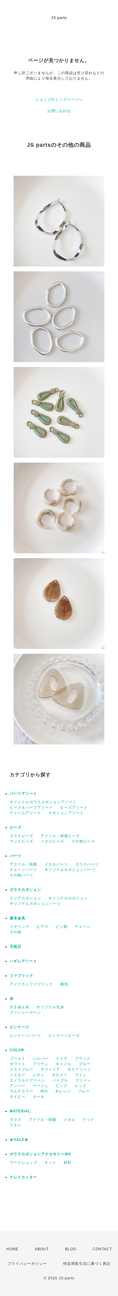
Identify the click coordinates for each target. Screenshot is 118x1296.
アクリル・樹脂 (23, 864)
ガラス (15, 1120)
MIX (44, 1091)
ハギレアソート (23, 961)
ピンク (61, 1086)
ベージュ (40, 1086)
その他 (15, 932)
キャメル (63, 1064)
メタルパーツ (56, 864)
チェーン (82, 927)
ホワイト (17, 1064)
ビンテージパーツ (25, 1035)
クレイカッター (23, 1177)
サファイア (50, 1069)
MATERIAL (20, 1111)
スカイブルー (21, 1069)
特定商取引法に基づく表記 (86, 1264)
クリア (61, 1058)
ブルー (84, 1064)
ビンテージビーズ (64, 1035)
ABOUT (42, 1249)
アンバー (17, 1086)
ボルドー (59, 1075)
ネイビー (17, 1097)
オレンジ (63, 1091)
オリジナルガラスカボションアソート (43, 802)
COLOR (17, 1050)
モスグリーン (79, 1069)
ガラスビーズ (21, 836)
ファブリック (21, 976)
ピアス (42, 927)
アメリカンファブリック (31, 984)
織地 (64, 984)
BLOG (70, 1249)
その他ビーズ (83, 841)
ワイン (81, 1075)
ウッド (88, 1120)
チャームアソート (25, 813)
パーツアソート (23, 793)
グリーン (83, 1080)
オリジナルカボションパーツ (70, 870)
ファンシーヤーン (25, 1012)
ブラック (82, 1058)
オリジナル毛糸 (50, 1007)
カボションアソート (66, 813)
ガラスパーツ (87, 864)
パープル (60, 1080)
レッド (81, 1086)
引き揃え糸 (19, 1007)
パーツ (15, 856)
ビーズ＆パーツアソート (31, 807)
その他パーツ (21, 875)
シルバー (40, 1058)
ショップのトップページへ (59, 99)
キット (50, 1162)
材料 (67, 1162)
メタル (69, 1120)
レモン (38, 1075)
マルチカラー (21, 1091)
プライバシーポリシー (27, 1264)
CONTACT (102, 1249)
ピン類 (61, 927)
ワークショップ (23, 1162)
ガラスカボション (25, 890)
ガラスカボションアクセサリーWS (40, 1154)
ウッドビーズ (21, 841)
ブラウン (40, 1064)
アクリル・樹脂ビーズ (60, 836)
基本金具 (17, 918)
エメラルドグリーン (27, 1080)
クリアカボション (25, 898)
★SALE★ (19, 1139)
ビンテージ (19, 1027)
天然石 (15, 946)
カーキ (38, 1097)
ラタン (15, 1125)
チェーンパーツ (23, 870)
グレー (84, 1091)
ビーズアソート (74, 807)
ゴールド (17, 1058)
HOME (12, 1249)
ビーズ (15, 827)
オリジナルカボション (68, 898)
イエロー (17, 1075)
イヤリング (19, 927)
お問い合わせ (59, 111)
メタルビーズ (52, 841)
